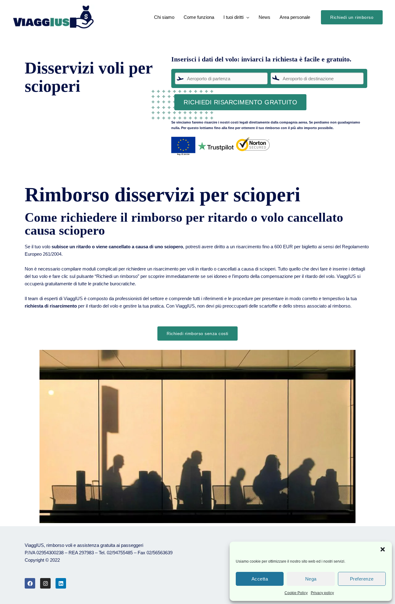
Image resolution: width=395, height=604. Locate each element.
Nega (311, 578)
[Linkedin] (61, 583)
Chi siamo (164, 17)
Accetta (260, 578)
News (264, 17)
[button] (383, 549)
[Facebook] (30, 583)
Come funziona (199, 17)
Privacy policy (322, 593)
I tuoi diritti (233, 17)
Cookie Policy (296, 593)
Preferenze (362, 578)
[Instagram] (45, 583)
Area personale (295, 17)
